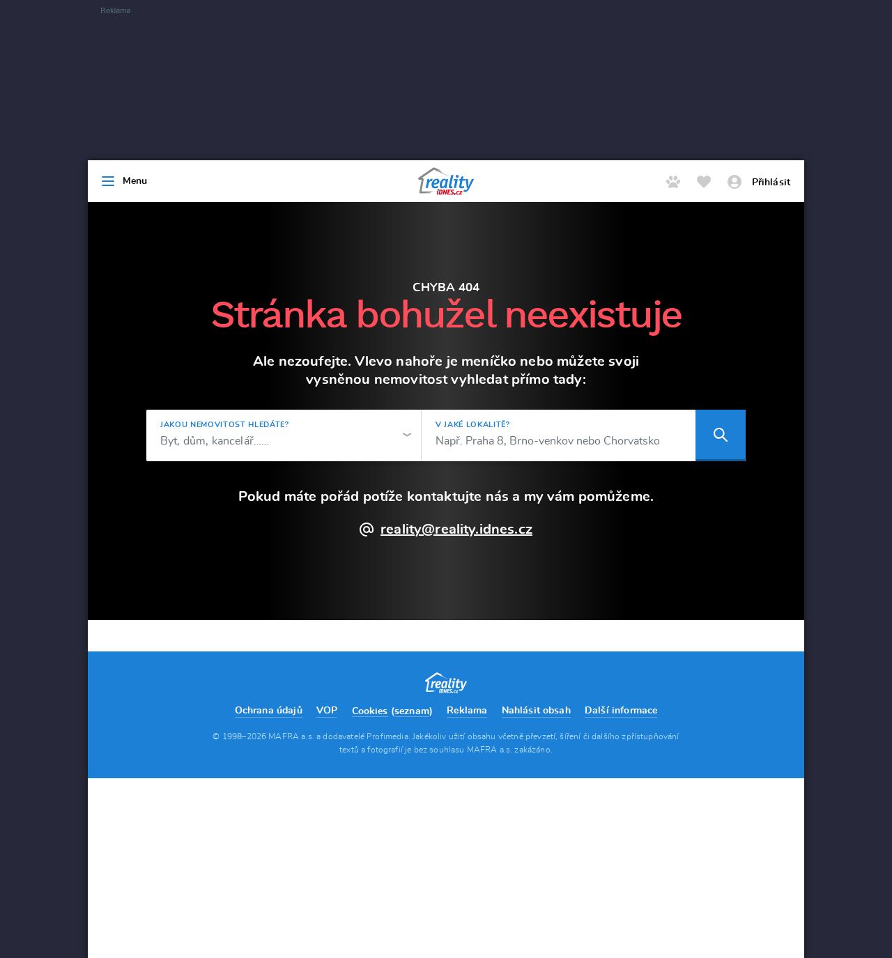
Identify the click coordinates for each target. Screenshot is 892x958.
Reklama (467, 711)
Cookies (370, 711)
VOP (326, 711)
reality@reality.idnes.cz (456, 529)
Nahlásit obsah (536, 711)
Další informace (621, 711)
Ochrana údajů (268, 711)
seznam (411, 711)
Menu (135, 181)
